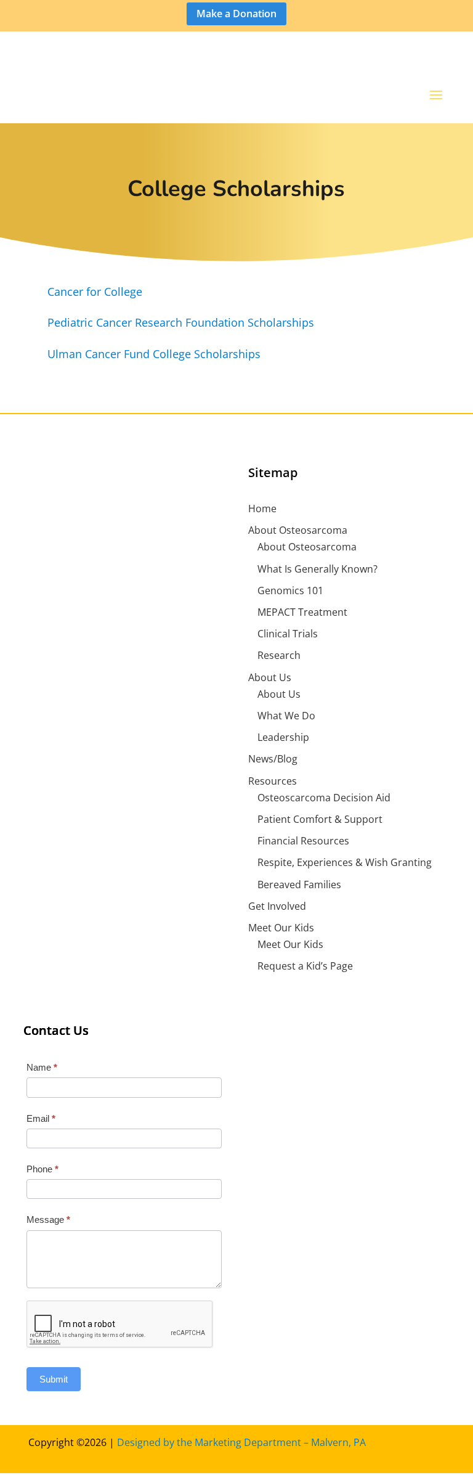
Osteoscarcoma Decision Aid (323, 797)
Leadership (283, 737)
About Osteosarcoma (297, 530)
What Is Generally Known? (317, 569)
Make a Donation (236, 13)
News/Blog (272, 759)
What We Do (286, 715)
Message (48, 1219)
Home (262, 508)
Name (41, 1067)
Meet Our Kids (281, 927)
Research (279, 655)
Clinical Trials (287, 633)
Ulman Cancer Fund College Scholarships (154, 353)
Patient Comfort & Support (319, 819)
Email (40, 1118)
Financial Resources (303, 841)
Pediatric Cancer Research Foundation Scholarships (180, 322)
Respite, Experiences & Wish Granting (344, 862)
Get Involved (277, 906)
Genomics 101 (290, 590)
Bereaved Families (299, 884)
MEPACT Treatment (302, 612)
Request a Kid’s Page (305, 966)
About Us (269, 677)
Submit (53, 1379)
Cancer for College (94, 291)
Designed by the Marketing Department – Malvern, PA (241, 1442)
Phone (42, 1169)
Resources (272, 781)
